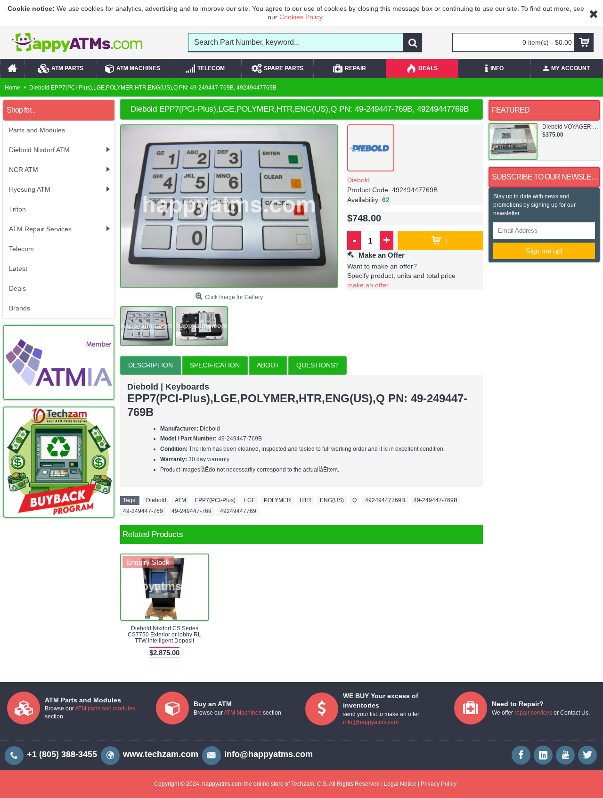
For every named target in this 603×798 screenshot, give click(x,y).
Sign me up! (544, 251)
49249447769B (385, 500)
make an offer (368, 285)
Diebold (358, 180)
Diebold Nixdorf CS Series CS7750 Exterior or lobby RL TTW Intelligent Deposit (164, 634)
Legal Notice (400, 784)
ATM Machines (242, 712)
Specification (215, 365)
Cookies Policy (300, 17)
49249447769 (238, 511)
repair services (533, 712)
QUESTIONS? (317, 365)
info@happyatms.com (371, 722)
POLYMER (277, 500)
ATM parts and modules (105, 708)
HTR (305, 500)
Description (150, 365)
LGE (249, 500)
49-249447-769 (143, 511)
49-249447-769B (435, 500)
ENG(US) (332, 500)
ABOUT (268, 365)
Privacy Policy (438, 784)
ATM (180, 500)
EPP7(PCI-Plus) (215, 500)
